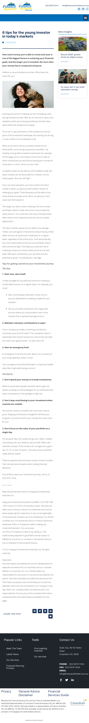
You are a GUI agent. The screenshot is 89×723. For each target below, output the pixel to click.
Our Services (12, 660)
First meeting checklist (40, 649)
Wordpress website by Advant (34, 720)
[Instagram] (87, 9)
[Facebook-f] (60, 680)
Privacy (6, 691)
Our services (40, 656)
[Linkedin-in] (72, 680)
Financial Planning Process (15, 667)
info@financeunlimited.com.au (75, 5)
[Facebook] (79, 9)
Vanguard (9, 485)
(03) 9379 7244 (52, 5)
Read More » (65, 62)
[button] (85, 17)
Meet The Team (14, 648)
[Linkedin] (83, 9)
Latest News (12, 654)
